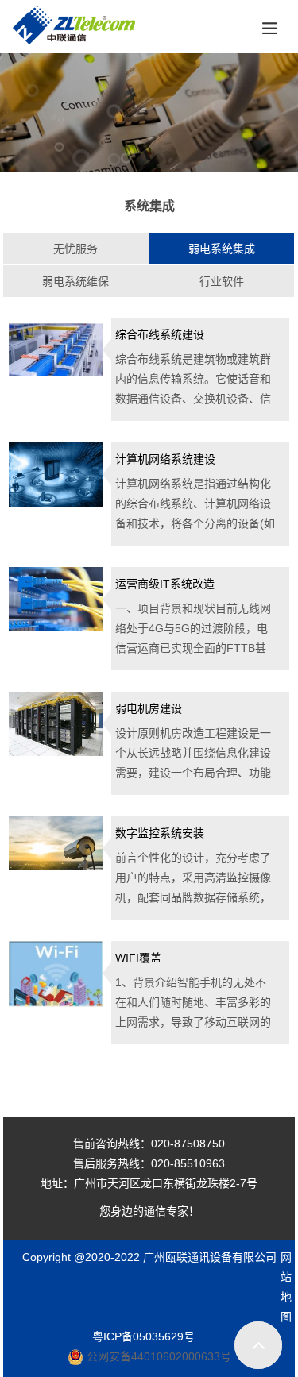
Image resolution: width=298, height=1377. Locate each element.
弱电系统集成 (221, 248)
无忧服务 (75, 248)
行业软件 (221, 281)
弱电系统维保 (75, 281)
